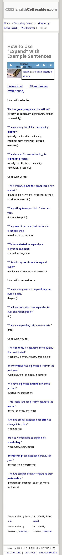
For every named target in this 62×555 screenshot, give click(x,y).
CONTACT (30, 552)
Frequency (44, 23)
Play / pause (10, 65)
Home (7, 23)
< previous (44, 65)
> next (51, 65)
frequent (47, 531)
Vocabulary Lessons (23, 23)
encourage (24, 531)
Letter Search (10, 27)
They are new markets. (29, 325)
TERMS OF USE (13, 552)
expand (26, 71)
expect (36, 521)
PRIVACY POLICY (48, 552)
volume (37, 65)
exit (10, 521)
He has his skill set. (28, 109)
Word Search (27, 27)
